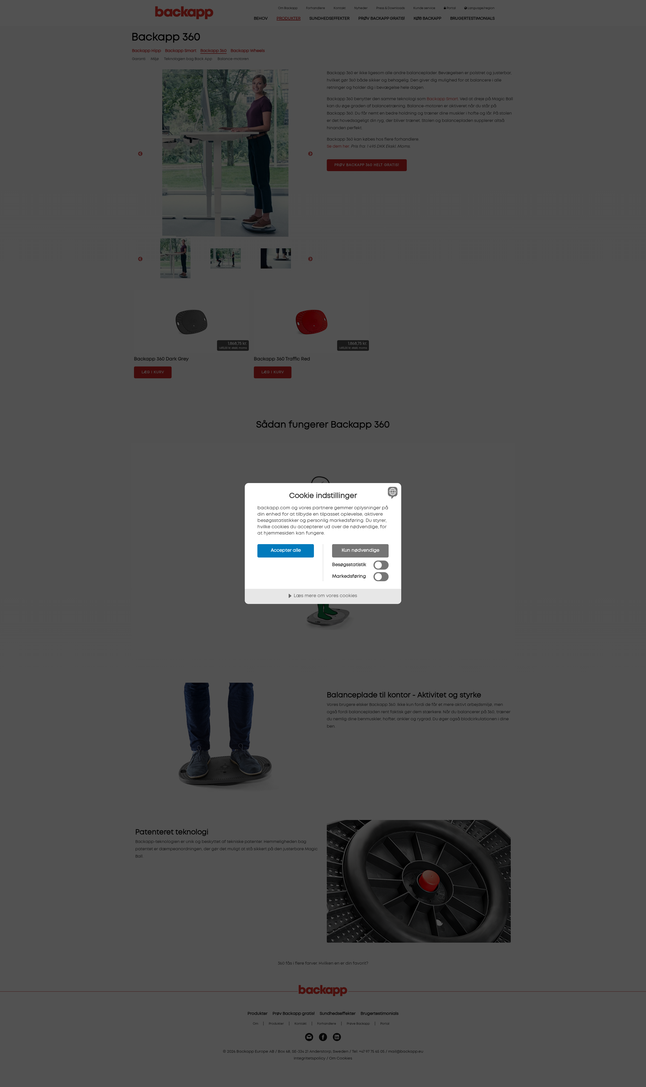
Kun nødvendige (360, 550)
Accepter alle (286, 550)
